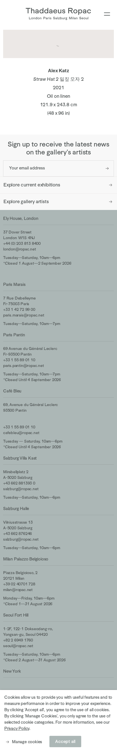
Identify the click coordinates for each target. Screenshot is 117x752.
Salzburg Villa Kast (20, 458)
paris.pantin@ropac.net (23, 365)
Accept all (65, 741)
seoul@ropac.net (18, 645)
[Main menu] (107, 14)
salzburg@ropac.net (20, 489)
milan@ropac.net (18, 589)
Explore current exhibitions (31, 185)
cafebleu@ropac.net (21, 432)
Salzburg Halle (16, 508)
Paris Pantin (14, 334)
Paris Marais (14, 284)
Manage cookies (27, 741)
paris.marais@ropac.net (23, 315)
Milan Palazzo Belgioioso (25, 558)
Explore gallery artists (26, 201)
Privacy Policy (16, 728)
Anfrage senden (107, 168)
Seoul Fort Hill (15, 615)
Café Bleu (12, 390)
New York (12, 671)
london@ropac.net (19, 249)
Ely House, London (20, 218)
